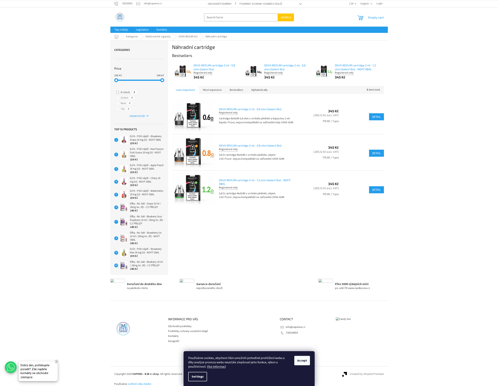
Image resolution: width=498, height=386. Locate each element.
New (125, 103)
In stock (128, 92)
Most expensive (212, 90)
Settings (198, 376)
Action (127, 98)
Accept (302, 360)
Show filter (137, 116)
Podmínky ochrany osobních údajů (261, 4)
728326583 (292, 333)
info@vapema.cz (295, 327)
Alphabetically (259, 90)
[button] (11, 367)
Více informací (216, 366)
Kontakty (173, 336)
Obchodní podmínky (220, 4)
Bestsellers (236, 90)
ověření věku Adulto (139, 384)
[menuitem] (121, 30)
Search (286, 17)
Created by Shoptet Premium (367, 374)
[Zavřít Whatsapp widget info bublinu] (56, 361)
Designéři (173, 341)
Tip (125, 109)
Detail (376, 116)
